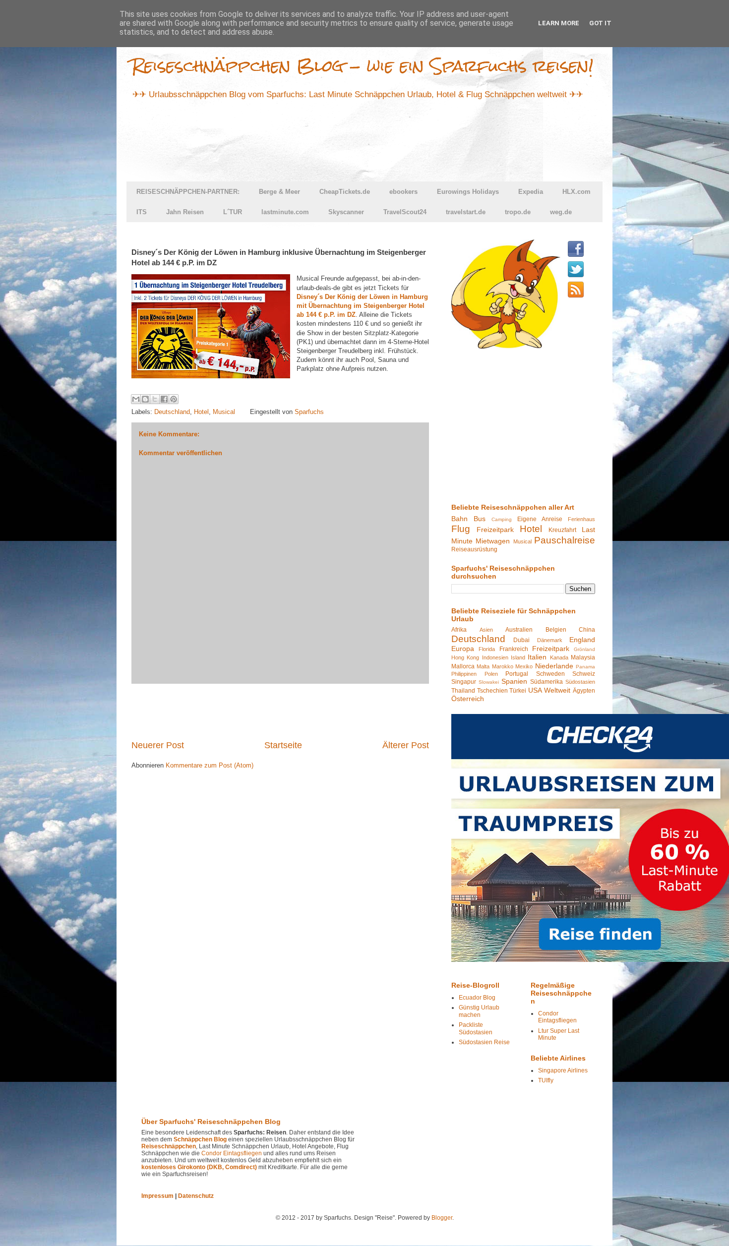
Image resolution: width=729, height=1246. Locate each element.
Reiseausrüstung (474, 549)
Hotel (201, 411)
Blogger (441, 1217)
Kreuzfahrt (562, 530)
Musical (224, 411)
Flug (460, 529)
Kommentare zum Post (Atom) (209, 765)
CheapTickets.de (344, 191)
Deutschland (172, 411)
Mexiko (524, 666)
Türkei (517, 690)
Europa (462, 649)
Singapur (463, 681)
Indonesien (495, 657)
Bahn (459, 519)
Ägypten (584, 690)
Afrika (459, 629)
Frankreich (513, 649)
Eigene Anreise (539, 519)
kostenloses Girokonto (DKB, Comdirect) (199, 1167)
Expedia (530, 191)
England (582, 640)
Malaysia (583, 657)
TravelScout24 (404, 212)
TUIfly (545, 1080)
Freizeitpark (495, 530)
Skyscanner (346, 212)
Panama (585, 666)
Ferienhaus (581, 519)
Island (518, 657)
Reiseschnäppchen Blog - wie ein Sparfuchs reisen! (362, 65)
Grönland (584, 649)
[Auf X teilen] (155, 399)
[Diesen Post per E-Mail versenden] (136, 399)
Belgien (556, 629)
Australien (519, 629)
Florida (487, 649)
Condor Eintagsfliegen (557, 1017)
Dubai (521, 640)
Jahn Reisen (185, 212)
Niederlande (554, 666)
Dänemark (549, 640)
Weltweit (557, 690)
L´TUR (232, 212)
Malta (483, 666)
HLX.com (576, 191)
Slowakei (489, 682)
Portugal (516, 673)
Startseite (283, 745)
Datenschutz (196, 1195)
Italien (537, 657)
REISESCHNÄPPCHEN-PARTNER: (188, 191)
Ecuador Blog (477, 997)
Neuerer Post (157, 745)
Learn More (558, 23)
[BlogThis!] (145, 399)
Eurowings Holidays (468, 191)
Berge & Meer (279, 191)
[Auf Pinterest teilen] (174, 399)
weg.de (561, 212)
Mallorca (463, 666)
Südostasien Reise (484, 1042)
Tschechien (492, 690)
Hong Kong (465, 657)
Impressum (157, 1195)
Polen (491, 674)
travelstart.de (466, 212)
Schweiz (583, 673)
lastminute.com (285, 212)
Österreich (467, 699)
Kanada (559, 657)
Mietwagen (493, 541)
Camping (501, 519)
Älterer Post (405, 745)
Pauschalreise (564, 540)
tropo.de (518, 212)
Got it (600, 23)
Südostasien (580, 682)
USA (535, 690)
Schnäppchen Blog (200, 1139)
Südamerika (546, 681)
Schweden (550, 673)
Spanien (514, 681)
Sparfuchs (309, 411)
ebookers (403, 191)
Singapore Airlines (563, 1070)
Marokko (502, 666)
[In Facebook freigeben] (164, 399)
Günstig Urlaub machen (479, 1011)
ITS (141, 212)
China (587, 629)
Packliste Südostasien (475, 1028)
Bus (480, 519)
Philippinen (464, 674)
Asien (486, 630)
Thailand (463, 690)
